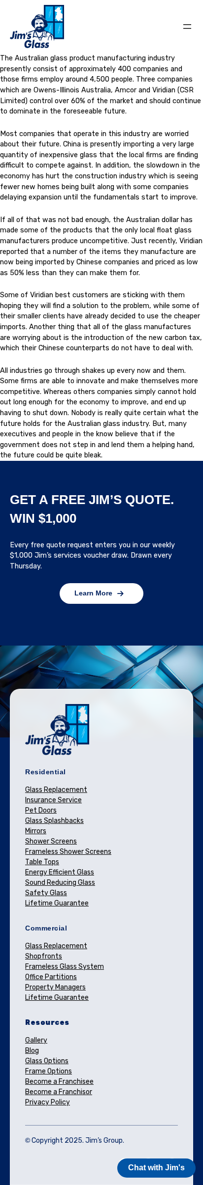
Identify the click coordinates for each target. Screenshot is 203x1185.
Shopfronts (43, 956)
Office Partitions (51, 977)
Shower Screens (51, 841)
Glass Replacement (56, 790)
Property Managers (55, 987)
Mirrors (35, 831)
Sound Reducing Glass (60, 882)
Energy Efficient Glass (59, 872)
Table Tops (42, 862)
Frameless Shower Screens (68, 851)
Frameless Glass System (64, 966)
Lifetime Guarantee (57, 903)
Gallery (36, 1040)
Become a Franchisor (58, 1092)
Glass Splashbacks (54, 821)
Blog (32, 1050)
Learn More (93, 593)
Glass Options (46, 1061)
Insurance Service (53, 800)
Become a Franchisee (59, 1081)
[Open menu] (187, 26)
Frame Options (48, 1071)
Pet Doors (41, 810)
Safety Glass (46, 893)
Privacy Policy (47, 1102)
